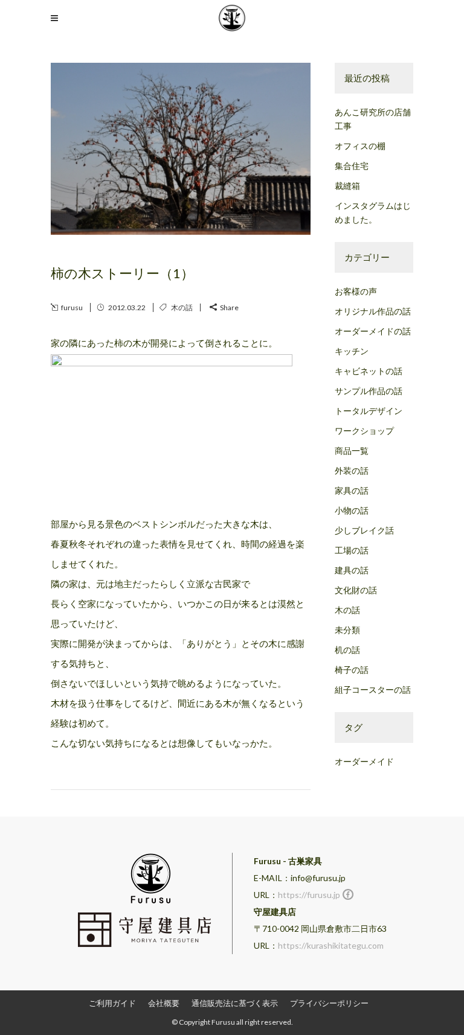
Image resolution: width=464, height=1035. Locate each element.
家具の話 (352, 490)
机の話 (347, 650)
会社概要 (163, 1003)
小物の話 (352, 510)
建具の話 (352, 570)
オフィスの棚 (360, 146)
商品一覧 (352, 450)
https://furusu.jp (309, 895)
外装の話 (352, 470)
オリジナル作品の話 (373, 311)
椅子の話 (352, 669)
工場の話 (352, 550)
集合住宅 (352, 166)
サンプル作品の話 (368, 391)
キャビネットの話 (368, 371)
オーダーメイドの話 (373, 331)
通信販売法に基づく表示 (235, 1003)
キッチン (352, 351)
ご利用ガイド (112, 1003)
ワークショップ (364, 430)
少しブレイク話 (364, 530)
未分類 (347, 630)
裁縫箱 (347, 185)
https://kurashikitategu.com (331, 945)
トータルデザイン (368, 411)
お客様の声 (356, 291)
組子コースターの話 (373, 689)
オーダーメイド (364, 761)
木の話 (182, 307)
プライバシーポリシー (329, 1003)
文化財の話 (356, 590)
